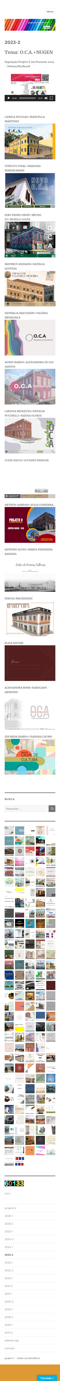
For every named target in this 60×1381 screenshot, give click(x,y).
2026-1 (9, 1215)
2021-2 (9, 1286)
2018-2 (9, 1317)
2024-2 (9, 1239)
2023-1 (9, 1262)
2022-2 (9, 1270)
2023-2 (9, 1254)
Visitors (7, 1193)
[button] (30, 87)
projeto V (10, 1208)
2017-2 (8, 1332)
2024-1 (9, 1247)
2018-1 (8, 1324)
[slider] (27, 98)
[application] (30, 87)
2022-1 (9, 1278)
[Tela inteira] (51, 98)
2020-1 (9, 1309)
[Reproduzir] (8, 98)
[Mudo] (46, 98)
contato (10, 1348)
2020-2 (9, 1301)
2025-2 (9, 1223)
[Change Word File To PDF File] (30, 1183)
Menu (50, 11)
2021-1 (8, 1293)
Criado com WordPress (28, 1358)
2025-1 (9, 1231)
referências (12, 1340)
